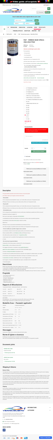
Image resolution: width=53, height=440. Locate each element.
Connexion (40, 12)
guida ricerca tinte (6, 249)
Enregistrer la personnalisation (39, 142)
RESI (39, 30)
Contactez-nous (16, 5)
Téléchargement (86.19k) (9, 352)
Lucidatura (29, 27)
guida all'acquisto (24, 247)
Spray (35, 27)
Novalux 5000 (5, 245)
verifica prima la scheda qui (42, 63)
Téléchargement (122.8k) (9, 361)
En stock (25, 46)
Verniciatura (22, 27)
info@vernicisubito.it (11, 251)
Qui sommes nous (7, 5)
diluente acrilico (18, 232)
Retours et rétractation (45, 437)
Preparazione (13, 27)
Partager (28, 156)
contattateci (12, 249)
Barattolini (27, 30)
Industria (34, 30)
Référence (26, 45)
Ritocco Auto (42, 27)
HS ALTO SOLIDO (40, 77)
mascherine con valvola (8, 257)
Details (28, 163)
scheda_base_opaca (8, 357)
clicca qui (16, 220)
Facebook (4, 430)
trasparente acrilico (23, 234)
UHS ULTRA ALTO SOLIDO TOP (30, 77)
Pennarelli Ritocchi (18, 30)
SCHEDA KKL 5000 (8, 348)
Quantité (26, 148)
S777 (20, 245)
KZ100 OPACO (21, 216)
